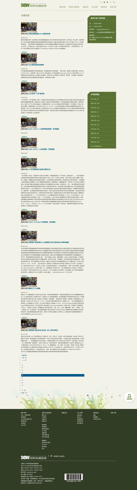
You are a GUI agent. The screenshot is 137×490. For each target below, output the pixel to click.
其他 (43, 448)
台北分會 (93, 99)
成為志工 (79, 417)
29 (22, 383)
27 (22, 378)
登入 (114, 2)
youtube (107, 2)
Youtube (51, 456)
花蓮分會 (93, 120)
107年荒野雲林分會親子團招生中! (39, 169)
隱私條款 (62, 456)
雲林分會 (93, 103)
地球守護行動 (45, 435)
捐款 (94, 415)
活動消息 (85, 7)
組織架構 (23, 417)
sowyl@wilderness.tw (103, 29)
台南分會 (93, 129)
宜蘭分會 (93, 133)
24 (22, 370)
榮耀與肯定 (24, 421)
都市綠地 (44, 446)
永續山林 (44, 419)
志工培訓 (44, 430)
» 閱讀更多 (24, 52)
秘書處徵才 (80, 419)
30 (22, 385)
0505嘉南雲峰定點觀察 (36, 65)
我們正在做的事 (74, 7)
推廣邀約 (95, 417)
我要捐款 (129, 397)
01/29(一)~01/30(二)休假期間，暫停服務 (41, 222)
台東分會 (93, 108)
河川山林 (44, 444)
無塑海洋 (44, 421)
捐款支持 (104, 7)
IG (104, 2)
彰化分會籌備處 (95, 146)
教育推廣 (44, 426)
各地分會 (39, 481)
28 (22, 380)
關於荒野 (63, 7)
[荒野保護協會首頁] (34, 457)
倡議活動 (44, 433)
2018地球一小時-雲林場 (36, 94)
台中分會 (93, 137)
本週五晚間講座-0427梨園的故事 (39, 34)
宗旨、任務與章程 (25, 415)
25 (22, 372)
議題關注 (44, 440)
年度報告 (23, 423)
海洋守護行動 (45, 437)
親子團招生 (80, 423)
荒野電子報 (80, 421)
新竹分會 (93, 125)
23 (22, 367)
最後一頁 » (25, 392)
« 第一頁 (24, 357)
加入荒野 (95, 7)
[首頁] (34, 5)
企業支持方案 (96, 419)
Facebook (48, 456)
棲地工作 (44, 415)
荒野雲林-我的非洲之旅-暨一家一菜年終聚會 (43, 330)
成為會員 (79, 415)
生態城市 (44, 417)
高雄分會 (93, 142)
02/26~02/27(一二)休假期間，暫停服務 (41, 149)
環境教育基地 (45, 428)
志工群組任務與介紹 (26, 419)
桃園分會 (93, 112)
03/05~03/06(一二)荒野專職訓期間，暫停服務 (43, 129)
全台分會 (23, 425)
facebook (101, 2)
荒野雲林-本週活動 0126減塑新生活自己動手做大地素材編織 (48, 242)
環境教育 (44, 424)
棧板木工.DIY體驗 (34, 288)
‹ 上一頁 (24, 360)
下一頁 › (24, 390)
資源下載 (113, 7)
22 (22, 365)
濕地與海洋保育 (46, 442)
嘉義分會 (93, 116)
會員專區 (56, 456)
